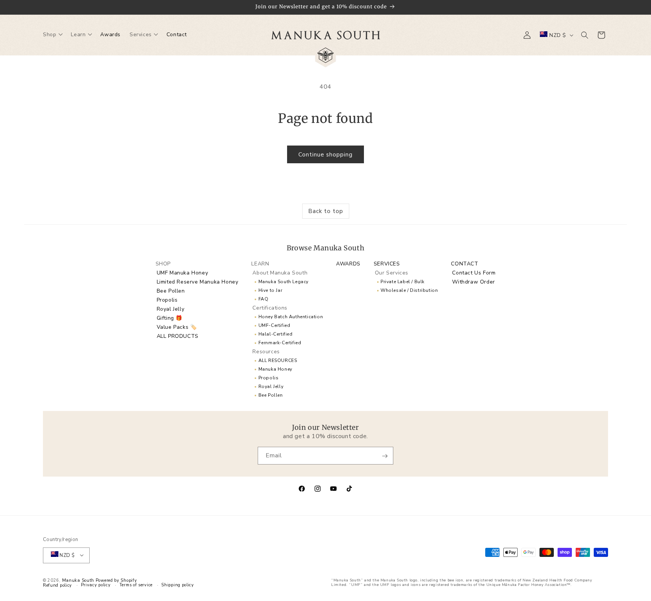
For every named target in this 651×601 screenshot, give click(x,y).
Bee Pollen (171, 290)
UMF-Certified (274, 325)
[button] (52, 35)
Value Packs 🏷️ (177, 326)
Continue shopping (325, 154)
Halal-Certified (275, 334)
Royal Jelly (171, 308)
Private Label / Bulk (403, 281)
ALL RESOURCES (277, 360)
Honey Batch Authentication (290, 316)
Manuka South (78, 580)
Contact (464, 263)
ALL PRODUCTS (178, 335)
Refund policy (57, 585)
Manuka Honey (275, 369)
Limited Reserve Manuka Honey (197, 281)
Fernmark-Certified (279, 342)
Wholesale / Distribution (409, 290)
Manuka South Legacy (283, 281)
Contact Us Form (473, 272)
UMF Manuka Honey (182, 272)
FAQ (263, 299)
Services (387, 263)
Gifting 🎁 (169, 317)
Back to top (325, 211)
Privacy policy (96, 585)
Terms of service (136, 585)
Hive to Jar (270, 290)
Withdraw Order (473, 281)
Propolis (167, 299)
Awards (348, 263)
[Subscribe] (384, 456)
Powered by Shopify (116, 580)
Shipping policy (177, 585)
